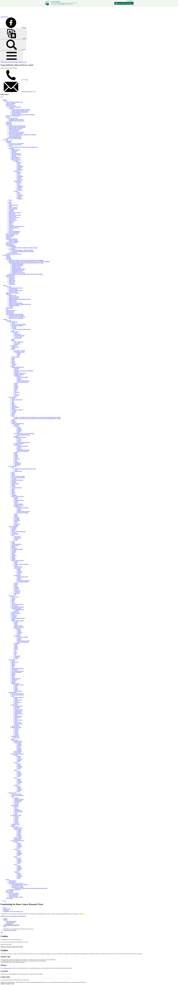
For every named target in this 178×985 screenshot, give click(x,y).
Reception (19, 162)
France (13, 330)
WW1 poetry (17, 343)
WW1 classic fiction (18, 341)
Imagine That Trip (18, 723)
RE (15, 654)
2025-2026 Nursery (13, 289)
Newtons (19, 168)
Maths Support (17, 752)
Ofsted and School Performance (13, 115)
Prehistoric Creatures (19, 799)
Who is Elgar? (15, 662)
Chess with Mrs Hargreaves (15, 137)
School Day (8, 122)
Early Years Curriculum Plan (15, 144)
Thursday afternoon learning (23, 434)
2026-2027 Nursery (13, 291)
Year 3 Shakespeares (13, 526)
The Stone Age (17, 536)
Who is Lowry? (15, 596)
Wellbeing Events (13, 301)
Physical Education (13, 208)
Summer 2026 (12, 280)
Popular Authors (18, 699)
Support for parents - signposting (16, 318)
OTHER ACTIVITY (19, 374)
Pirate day (16, 806)
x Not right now (130, 1)
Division (16, 191)
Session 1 (19, 378)
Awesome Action (18, 336)
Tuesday (19, 428)
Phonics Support (18, 751)
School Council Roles (13, 893)
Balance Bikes (17, 722)
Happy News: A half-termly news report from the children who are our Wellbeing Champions (29, 261)
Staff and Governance (11, 105)
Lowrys (19, 164)
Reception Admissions (14, 241)
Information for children (19, 350)
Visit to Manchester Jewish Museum (20, 884)
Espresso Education (16, 613)
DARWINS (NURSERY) (17, 264)
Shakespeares (20, 166)
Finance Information (10, 245)
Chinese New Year (18, 713)
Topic (13, 402)
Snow (15, 807)
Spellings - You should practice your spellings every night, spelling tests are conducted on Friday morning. (37, 418)
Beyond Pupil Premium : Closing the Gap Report (22, 250)
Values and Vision (10, 104)
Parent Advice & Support (22, 382)
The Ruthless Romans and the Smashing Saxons (25, 468)
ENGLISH (16, 368)
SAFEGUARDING (13, 118)
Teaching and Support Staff (15, 107)
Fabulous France (18, 471)
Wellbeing (8, 294)
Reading (19, 353)
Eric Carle (16, 802)
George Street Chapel (19, 609)
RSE (15, 390)
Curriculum (8, 142)
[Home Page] (14, 62)
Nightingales (20, 169)
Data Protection (9, 244)
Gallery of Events (10, 311)
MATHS (16, 369)
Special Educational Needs (12, 233)
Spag (18, 355)
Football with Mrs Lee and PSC (16, 128)
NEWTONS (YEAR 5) (17, 271)
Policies (8, 117)
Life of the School (10, 276)
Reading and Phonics (19, 627)
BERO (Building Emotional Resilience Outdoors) (20, 299)
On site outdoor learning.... (15, 231)
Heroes (16, 333)
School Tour (9, 123)
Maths (13, 339)
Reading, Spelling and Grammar (21, 564)
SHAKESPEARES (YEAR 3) (18, 269)
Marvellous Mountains (19, 335)
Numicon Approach (16, 153)
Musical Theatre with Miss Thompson (17, 125)
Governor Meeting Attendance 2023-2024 (21, 109)
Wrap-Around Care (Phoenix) (12, 292)
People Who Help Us (19, 697)
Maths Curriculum (16, 149)
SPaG (13, 360)
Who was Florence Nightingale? (19, 324)
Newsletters (8, 259)
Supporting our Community (18, 887)
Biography (16, 344)
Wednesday (19, 429)
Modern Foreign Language (15, 212)
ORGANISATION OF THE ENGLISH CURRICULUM (24, 147)
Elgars (18, 163)
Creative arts (17, 458)
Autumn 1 (16, 728)
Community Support (10, 310)
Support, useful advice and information (14, 314)
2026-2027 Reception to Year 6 (16, 290)
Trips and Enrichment (16, 608)
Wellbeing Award (13, 300)
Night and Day (17, 801)
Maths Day (11, 222)
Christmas (14, 328)
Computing (11, 210)
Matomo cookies (7, 968)
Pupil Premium (12, 249)
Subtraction (16, 171)
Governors (11, 108)
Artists (15, 698)
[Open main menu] (12, 55)
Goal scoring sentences (17, 487)
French (13, 365)
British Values (12, 213)
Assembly (14, 527)
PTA (7, 309)
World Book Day (18, 720)
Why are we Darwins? (17, 794)
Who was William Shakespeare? (19, 531)
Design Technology (13, 207)
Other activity (17, 628)
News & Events (6, 255)
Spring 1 (16, 731)
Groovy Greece (17, 338)
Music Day (11, 228)
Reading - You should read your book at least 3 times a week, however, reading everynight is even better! (37, 417)
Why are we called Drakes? (18, 693)
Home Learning (15, 158)
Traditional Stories (18, 800)
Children (5, 319)
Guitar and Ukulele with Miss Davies (17, 127)
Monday (19, 427)
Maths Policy (14, 151)
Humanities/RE (17, 463)
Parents (5, 285)
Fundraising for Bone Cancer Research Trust (13, 911)
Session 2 (19, 379)
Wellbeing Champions (14, 298)
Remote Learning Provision (18, 367)
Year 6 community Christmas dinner (22, 329)
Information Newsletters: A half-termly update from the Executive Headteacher (26, 260)
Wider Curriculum (18, 504)
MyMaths (14, 156)
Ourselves (16, 797)
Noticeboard (6, 910)
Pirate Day (16, 725)
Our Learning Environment (18, 606)
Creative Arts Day (13, 220)
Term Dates (8, 286)
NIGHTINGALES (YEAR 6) (18, 272)
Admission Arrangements (11, 238)
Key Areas (5, 139)
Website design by (10, 930)
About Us (5, 100)
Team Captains (9, 898)
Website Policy (9, 923)
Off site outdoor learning (14, 232)
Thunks (13, 486)
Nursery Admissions (13, 240)
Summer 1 (16, 733)
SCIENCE (16, 372)
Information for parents (19, 352)
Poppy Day (16, 708)
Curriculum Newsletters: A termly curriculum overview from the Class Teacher (26, 262)
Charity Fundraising (10, 275)
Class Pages (8, 320)
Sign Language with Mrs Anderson (16, 132)
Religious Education (13, 205)
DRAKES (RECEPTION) (18, 265)
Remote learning (15, 683)
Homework (14, 345)
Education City (15, 612)
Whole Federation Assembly (23, 380)
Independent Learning (16, 727)
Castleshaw (16, 610)
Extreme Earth (17, 334)
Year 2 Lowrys (12, 595)
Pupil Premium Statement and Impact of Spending (23, 251)
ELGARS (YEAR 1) (16, 266)
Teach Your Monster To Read (18, 618)
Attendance (8, 237)
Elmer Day (16, 737)
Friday (18, 432)
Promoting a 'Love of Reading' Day (17, 226)
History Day (11, 225)
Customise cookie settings (17, 946)
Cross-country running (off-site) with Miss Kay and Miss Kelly (23, 134)
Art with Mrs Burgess (13, 130)
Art (9, 201)
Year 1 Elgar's (12, 659)
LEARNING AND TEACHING (16, 119)
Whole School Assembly (22, 377)
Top (2, 932)
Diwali (15, 715)
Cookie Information (10, 922)
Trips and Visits (15, 534)
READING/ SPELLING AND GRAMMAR (24, 433)
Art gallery (14, 326)
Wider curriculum (15, 331)
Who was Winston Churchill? (18, 476)
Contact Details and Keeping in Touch (14, 102)
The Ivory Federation (10, 103)
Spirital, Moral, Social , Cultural (16, 883)
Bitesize (13, 619)
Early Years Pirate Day (14, 227)
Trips (13, 401)
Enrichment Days (15, 736)
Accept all (8, 946)
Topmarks (14, 617)
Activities (11, 306)
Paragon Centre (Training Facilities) (14, 138)
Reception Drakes (13, 692)
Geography (11, 211)
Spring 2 (16, 732)
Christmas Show (18, 711)
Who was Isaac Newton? (17, 399)
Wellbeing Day (17, 375)
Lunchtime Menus (10, 313)
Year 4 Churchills (13, 466)
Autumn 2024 (12, 281)
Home (4, 99)
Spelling (13, 348)
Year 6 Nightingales (13, 321)
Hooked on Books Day (14, 217)
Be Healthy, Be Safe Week (15, 889)
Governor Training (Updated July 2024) (20, 110)
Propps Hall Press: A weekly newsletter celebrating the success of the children (26, 274)
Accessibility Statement (11, 921)
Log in (4, 900)
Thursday (19, 431)
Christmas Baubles (18, 709)
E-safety (11, 230)
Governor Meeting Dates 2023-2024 (20, 112)
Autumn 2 (16, 730)
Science (10, 200)
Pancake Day (17, 717)
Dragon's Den (17, 537)
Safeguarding (9, 141)
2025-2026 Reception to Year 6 (16, 287)
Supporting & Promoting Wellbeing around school (20, 304)
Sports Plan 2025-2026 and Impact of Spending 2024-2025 (25, 247)
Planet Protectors (9, 890)
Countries (16, 804)
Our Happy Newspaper (14, 296)
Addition (16, 161)
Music (10, 203)
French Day (11, 221)
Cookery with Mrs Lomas (14, 129)
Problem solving (15, 346)
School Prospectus (10, 235)
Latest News (9, 257)
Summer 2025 (12, 284)
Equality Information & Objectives (13, 254)
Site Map (5, 918)
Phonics (16, 584)
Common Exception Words (18, 604)
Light (15, 540)
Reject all (3, 946)
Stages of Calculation (16, 159)
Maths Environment (16, 157)
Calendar (8, 256)
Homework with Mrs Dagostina (16, 133)
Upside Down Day (18, 811)
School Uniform (9, 236)
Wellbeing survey (13, 295)
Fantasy (16, 703)
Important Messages (13, 895)
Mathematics (11, 148)
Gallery (7, 879)
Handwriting (17, 465)
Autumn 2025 (12, 277)
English (10, 146)
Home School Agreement (11, 242)
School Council (9, 892)
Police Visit (16, 707)
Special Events (15, 704)
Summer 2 (16, 735)
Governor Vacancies (16, 113)
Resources (14, 152)
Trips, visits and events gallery (18, 477)
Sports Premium (12, 246)
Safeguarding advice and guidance (16, 315)
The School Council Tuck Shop (16, 897)
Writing (13, 363)
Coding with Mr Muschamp (15, 135)
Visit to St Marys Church (17, 885)
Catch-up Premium (13, 252)
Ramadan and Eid (18, 716)
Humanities (16, 392)
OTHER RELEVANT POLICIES (16, 120)
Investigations (17, 702)
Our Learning (15, 605)
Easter (15, 718)
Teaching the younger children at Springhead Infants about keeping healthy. (31, 888)
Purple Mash (14, 615)
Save (13, 983)
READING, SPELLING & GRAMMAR (23, 370)
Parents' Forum (9, 308)
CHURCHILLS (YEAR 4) (18, 270)
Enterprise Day (12, 218)
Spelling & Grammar (19, 500)
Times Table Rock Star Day (15, 215)
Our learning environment (17, 325)
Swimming (14, 529)
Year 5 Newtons (12, 397)
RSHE (10, 202)
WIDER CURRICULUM (20, 373)
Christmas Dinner (18, 706)
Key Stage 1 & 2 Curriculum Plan (16, 143)
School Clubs (9, 124)
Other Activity (17, 568)
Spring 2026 (11, 279)
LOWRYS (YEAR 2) (16, 267)
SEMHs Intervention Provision (15, 303)
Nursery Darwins (12, 792)
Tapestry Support (18, 741)
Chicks (16, 721)
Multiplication (17, 181)
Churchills (19, 167)
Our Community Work (14, 894)
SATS (13, 349)
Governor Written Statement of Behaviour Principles (23, 114)
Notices (13, 323)
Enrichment (14, 532)
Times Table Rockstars (17, 154)
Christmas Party (17, 712)
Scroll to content (4, 16)
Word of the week (16, 357)
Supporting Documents (14, 305)
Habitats (16, 701)
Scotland (16, 539)
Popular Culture (12, 216)
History (10, 206)
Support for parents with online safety (17, 316)
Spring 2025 (11, 282)
